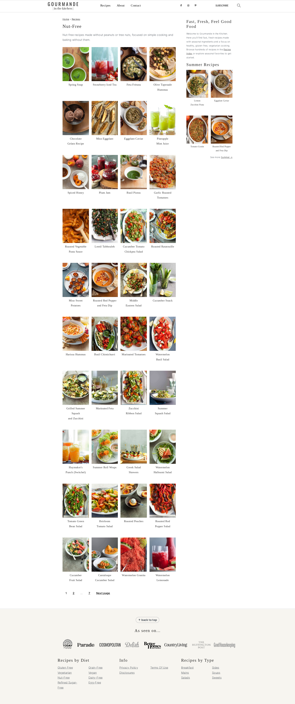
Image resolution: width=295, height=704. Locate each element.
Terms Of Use (159, 667)
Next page (103, 593)
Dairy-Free (95, 677)
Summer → (226, 157)
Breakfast (187, 667)
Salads (185, 677)
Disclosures (127, 672)
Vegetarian (65, 672)
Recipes (105, 5)
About (121, 5)
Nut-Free (64, 677)
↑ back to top (147, 620)
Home (66, 19)
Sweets (217, 677)
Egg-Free (94, 682)
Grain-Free (95, 667)
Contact (136, 5)
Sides (215, 667)
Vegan (92, 672)
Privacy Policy (128, 667)
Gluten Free (65, 667)
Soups (216, 672)
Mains (185, 672)
